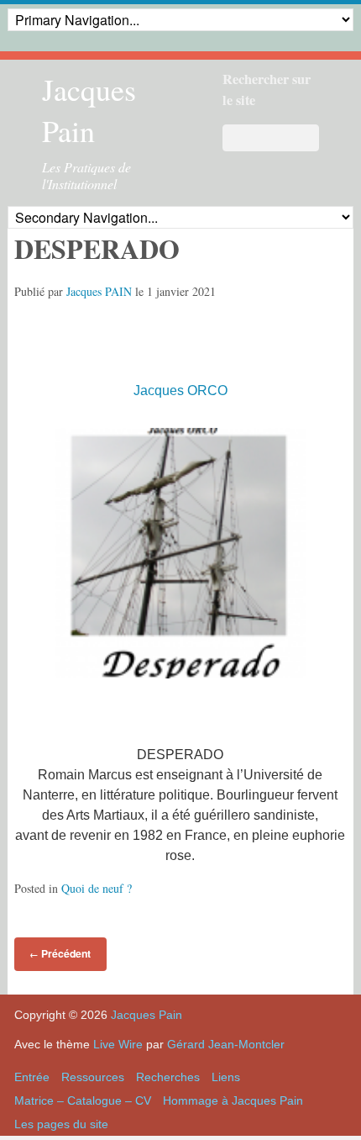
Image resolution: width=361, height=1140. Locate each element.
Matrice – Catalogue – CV (82, 1100)
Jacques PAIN (99, 291)
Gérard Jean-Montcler (226, 1044)
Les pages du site (61, 1124)
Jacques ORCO (180, 390)
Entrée (32, 1077)
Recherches (168, 1077)
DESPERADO (97, 248)
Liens (226, 1077)
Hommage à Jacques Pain (233, 1100)
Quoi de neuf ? (96, 888)
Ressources (92, 1077)
